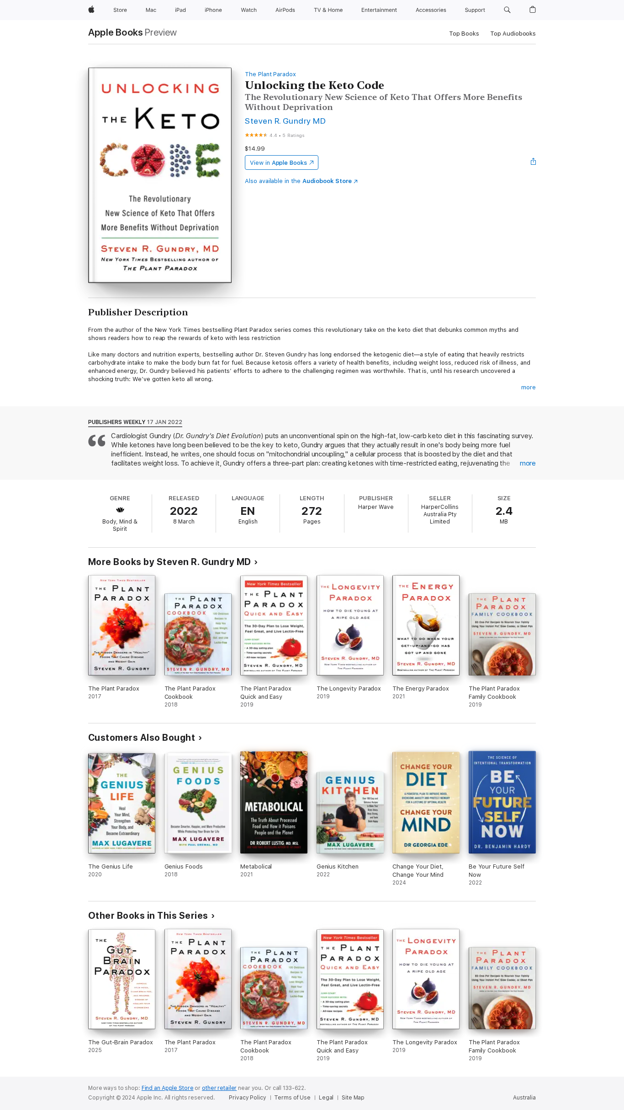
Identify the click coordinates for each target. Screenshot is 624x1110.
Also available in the (298, 181)
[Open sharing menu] (533, 162)
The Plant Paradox (270, 74)
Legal (326, 1097)
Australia (524, 1097)
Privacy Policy (247, 1097)
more (528, 387)
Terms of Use (292, 1097)
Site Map (353, 1097)
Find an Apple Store (168, 1088)
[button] (507, 10)
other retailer (219, 1088)
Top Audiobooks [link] (513, 33)
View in (278, 162)
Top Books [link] (464, 33)
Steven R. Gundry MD (285, 121)
